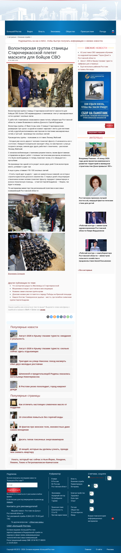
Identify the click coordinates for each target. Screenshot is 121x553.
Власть (42, 32)
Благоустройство (78, 493)
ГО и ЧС (54, 512)
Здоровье (75, 496)
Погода (103, 32)
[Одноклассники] (54, 316)
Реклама (110, 549)
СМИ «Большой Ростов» (19, 526)
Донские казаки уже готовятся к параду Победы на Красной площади (41, 294)
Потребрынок (57, 498)
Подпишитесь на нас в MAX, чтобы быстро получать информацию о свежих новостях (60, 41)
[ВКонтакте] (51, 316)
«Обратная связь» (36, 522)
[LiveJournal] (61, 316)
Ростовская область (60, 487)
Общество (70, 32)
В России (55, 481)
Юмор (73, 515)
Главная (88, 549)
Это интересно (77, 512)
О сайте (99, 549)
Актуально (12, 37)
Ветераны (75, 487)
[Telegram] (71, 316)
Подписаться (13, 490)
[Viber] (64, 316)
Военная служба (24, 37)
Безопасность (57, 510)
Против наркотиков (59, 515)
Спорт (73, 501)
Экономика (55, 32)
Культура (74, 498)
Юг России (56, 484)
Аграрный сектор (58, 496)
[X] (48, 316)
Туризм (54, 501)
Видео (30, 32)
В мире (54, 479)
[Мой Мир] (57, 316)
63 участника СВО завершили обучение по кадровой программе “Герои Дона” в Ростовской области (95, 55)
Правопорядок (76, 484)
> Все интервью (85, 270)
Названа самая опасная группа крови (27, 291)
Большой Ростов (14, 32)
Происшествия (87, 32)
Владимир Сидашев (16, 274)
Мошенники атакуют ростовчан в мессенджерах (32, 289)
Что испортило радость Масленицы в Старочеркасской (35, 286)
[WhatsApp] (67, 316)
